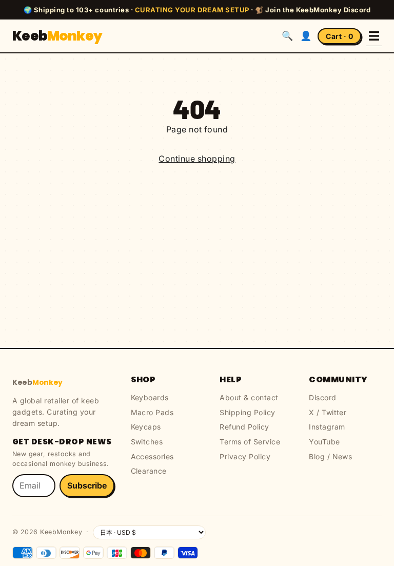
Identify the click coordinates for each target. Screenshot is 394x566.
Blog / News (330, 456)
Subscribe (87, 485)
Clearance (149, 470)
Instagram (327, 426)
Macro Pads (152, 412)
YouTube (324, 441)
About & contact (249, 397)
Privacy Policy (245, 456)
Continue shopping (197, 158)
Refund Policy (244, 426)
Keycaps (146, 426)
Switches (147, 441)
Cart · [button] (339, 36)
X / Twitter (327, 412)
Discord (322, 397)
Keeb (57, 36)
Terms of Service (250, 441)
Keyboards (150, 397)
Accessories (152, 456)
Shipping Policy (247, 412)
